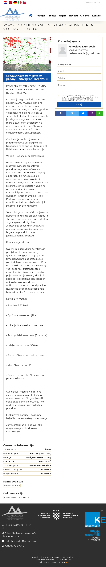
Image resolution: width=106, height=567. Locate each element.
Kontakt (96, 15)
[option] (9, 67)
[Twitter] (72, 113)
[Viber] (92, 113)
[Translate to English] (10, 2)
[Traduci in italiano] (19, 2)
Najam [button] (63, 15)
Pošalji (78, 104)
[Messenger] (83, 113)
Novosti (73, 15)
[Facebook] (60, 113)
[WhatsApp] (99, 113)
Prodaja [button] (51, 15)
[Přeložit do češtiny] (24, 2)
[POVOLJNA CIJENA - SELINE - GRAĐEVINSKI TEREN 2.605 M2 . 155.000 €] (27, 50)
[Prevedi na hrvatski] (5, 2)
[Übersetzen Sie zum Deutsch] (15, 2)
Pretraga (40, 15)
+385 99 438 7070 (93, 2)
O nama (85, 15)
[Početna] (31, 16)
